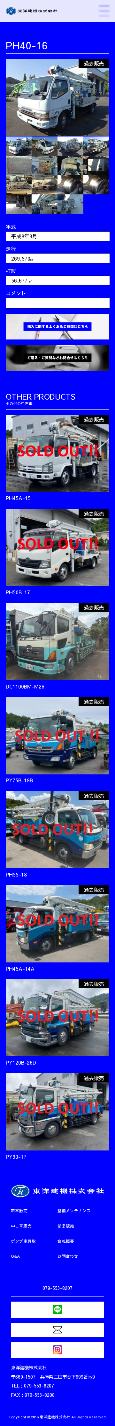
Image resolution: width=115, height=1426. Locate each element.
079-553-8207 (57, 1288)
